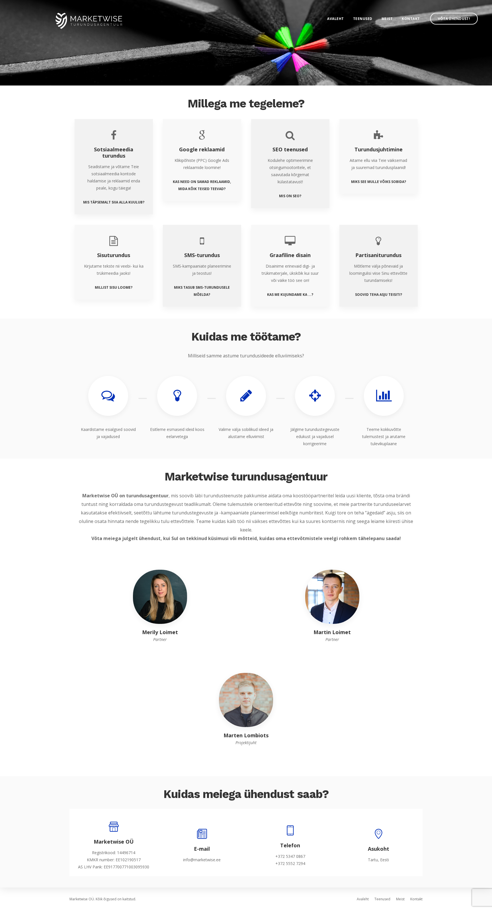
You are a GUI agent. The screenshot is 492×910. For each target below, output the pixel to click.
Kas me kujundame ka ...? (290, 294)
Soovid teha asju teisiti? (378, 294)
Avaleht (335, 18)
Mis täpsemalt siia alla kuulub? (113, 202)
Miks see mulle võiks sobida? (378, 181)
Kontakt (411, 18)
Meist (387, 18)
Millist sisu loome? (113, 287)
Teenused (362, 18)
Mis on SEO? (290, 196)
